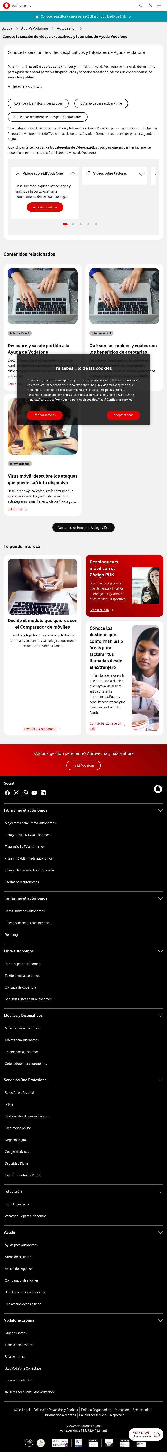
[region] (83, 389)
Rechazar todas (45, 415)
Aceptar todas (123, 415)
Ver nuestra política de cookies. (76, 400)
